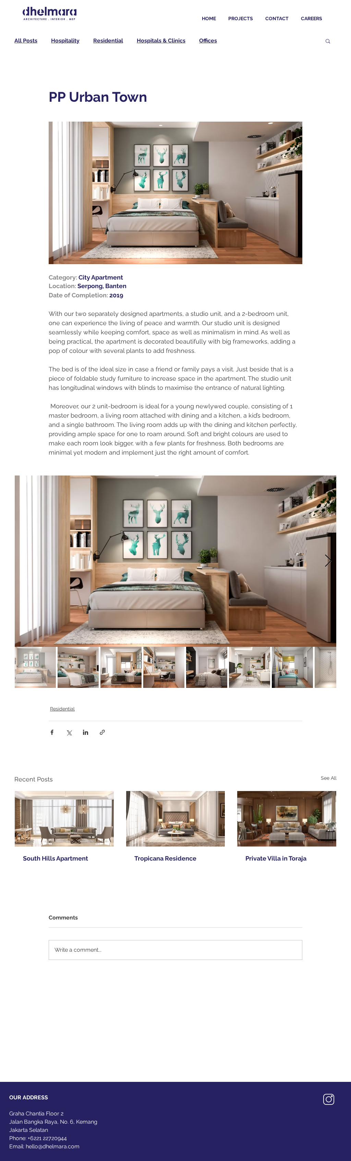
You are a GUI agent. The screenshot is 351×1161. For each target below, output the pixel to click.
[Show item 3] (121, 667)
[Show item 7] (292, 667)
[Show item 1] (35, 667)
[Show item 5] (206, 667)
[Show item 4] (163, 667)
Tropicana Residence (165, 858)
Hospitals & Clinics (161, 40)
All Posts (25, 40)
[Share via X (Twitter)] (68, 732)
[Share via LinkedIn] (85, 732)
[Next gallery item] (328, 561)
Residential (108, 40)
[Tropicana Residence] (175, 819)
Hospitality (65, 40)
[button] (328, 41)
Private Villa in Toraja (275, 858)
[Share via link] (102, 732)
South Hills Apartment (55, 858)
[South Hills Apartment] (64, 819)
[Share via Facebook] (52, 732)
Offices (208, 40)
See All (329, 778)
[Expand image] (175, 561)
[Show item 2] (78, 667)
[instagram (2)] (328, 1099)
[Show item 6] (249, 667)
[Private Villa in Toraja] (286, 819)
